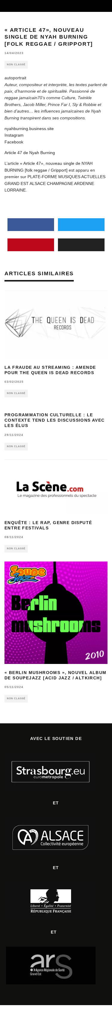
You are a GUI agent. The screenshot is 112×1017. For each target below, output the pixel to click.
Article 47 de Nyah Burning (29, 152)
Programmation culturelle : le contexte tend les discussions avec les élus (54, 420)
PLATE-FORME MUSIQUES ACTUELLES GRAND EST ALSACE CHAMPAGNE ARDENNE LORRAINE (54, 183)
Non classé (16, 64)
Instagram (14, 135)
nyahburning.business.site (29, 128)
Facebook (13, 142)
